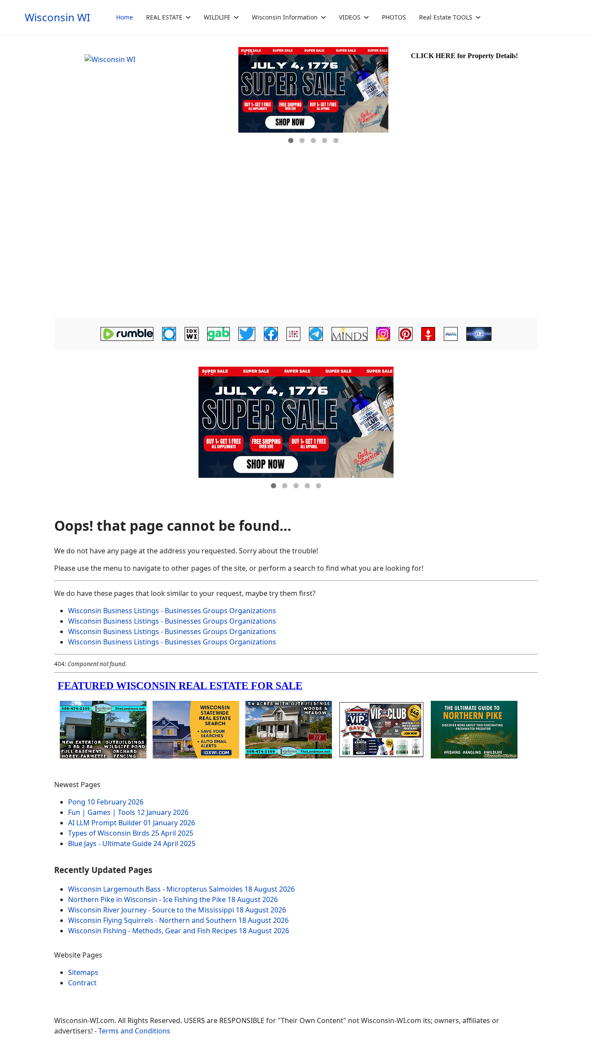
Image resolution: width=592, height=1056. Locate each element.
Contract (82, 982)
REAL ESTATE (164, 17)
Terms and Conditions (134, 1031)
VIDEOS (350, 17)
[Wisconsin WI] (145, 108)
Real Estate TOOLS (445, 17)
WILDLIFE (217, 17)
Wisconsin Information (285, 17)
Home (124, 17)
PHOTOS (394, 17)
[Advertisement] (296, 250)
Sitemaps (83, 972)
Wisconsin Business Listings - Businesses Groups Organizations (172, 610)
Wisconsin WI (57, 17)
